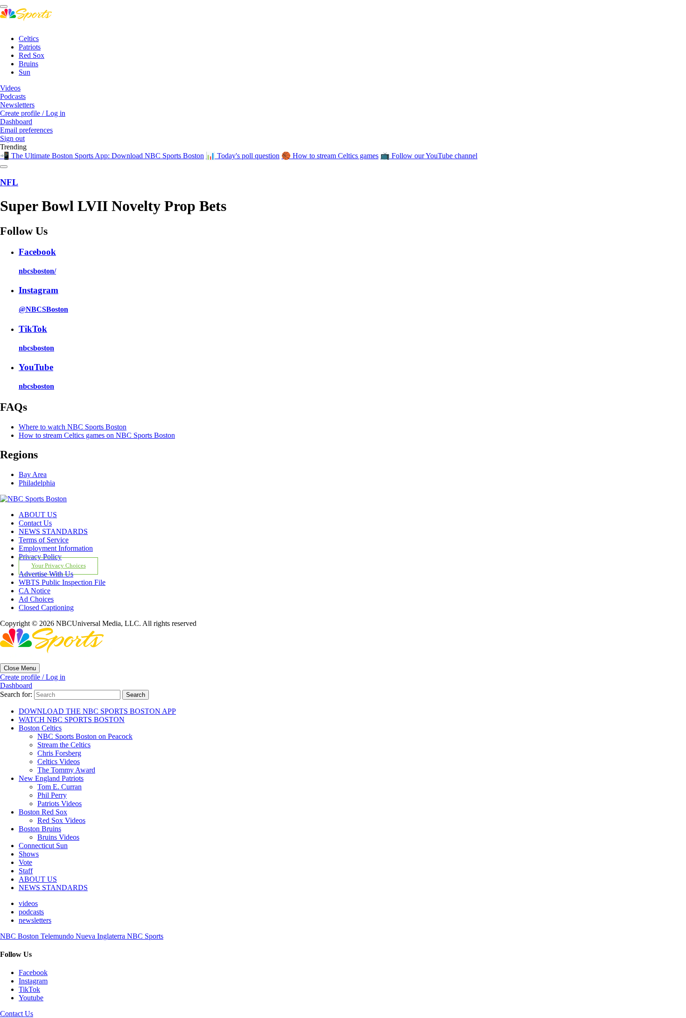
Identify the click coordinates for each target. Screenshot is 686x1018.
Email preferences (26, 130)
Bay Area (33, 474)
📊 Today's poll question (243, 156)
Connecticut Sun (43, 846)
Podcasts (13, 96)
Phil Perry (52, 795)
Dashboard (16, 122)
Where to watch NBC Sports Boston (72, 427)
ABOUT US (38, 515)
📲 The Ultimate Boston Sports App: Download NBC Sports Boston (102, 156)
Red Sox (31, 55)
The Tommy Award (66, 770)
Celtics (29, 38)
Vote (25, 862)
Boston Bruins (40, 829)
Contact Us (35, 523)
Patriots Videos (59, 803)
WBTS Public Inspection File (62, 582)
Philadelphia (37, 483)
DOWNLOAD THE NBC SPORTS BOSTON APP (97, 711)
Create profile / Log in (32, 113)
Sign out (12, 138)
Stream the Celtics (64, 745)
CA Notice (34, 591)
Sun (24, 72)
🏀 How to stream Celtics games (329, 156)
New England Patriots (51, 778)
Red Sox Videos (61, 820)
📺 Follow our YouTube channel (428, 156)
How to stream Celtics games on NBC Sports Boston (97, 435)
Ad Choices (36, 599)
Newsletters (17, 105)
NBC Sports (145, 936)
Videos (10, 88)
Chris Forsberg (59, 753)
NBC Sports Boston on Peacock (85, 736)
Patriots (30, 47)
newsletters (35, 920)
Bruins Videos (58, 837)
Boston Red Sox (43, 812)
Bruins (28, 64)
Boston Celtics (40, 728)
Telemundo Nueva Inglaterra (84, 936)
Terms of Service (44, 540)
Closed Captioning (46, 607)
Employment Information (56, 548)
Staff (26, 871)
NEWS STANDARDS (53, 531)
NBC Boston (20, 936)
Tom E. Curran (59, 787)
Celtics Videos (58, 761)
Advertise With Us (46, 574)
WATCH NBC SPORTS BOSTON (72, 719)
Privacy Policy (40, 557)
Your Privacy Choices (58, 565)
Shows (29, 854)
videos (28, 903)
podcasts (31, 912)
